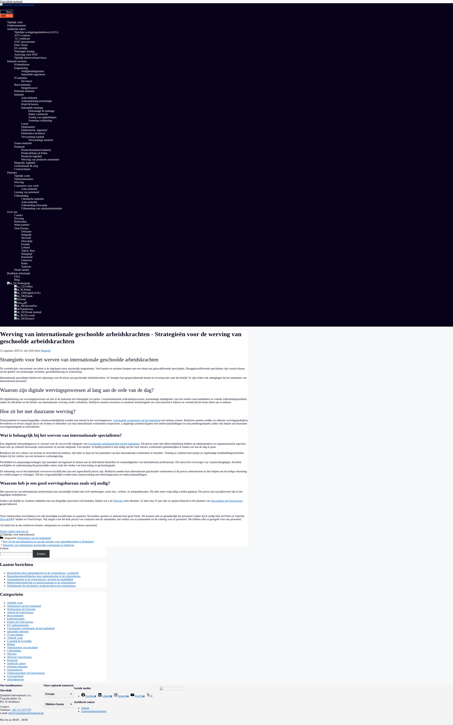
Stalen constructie (38, 114)
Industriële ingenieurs (33, 74)
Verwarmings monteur (40, 139)
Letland (25, 247)
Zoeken (4, 548)
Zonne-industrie (23, 143)
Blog (17, 279)
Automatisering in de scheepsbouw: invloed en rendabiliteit (40, 579)
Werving (19, 182)
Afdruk (85, 708)
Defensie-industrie (24, 91)
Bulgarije (26, 234)
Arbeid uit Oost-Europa (20, 612)
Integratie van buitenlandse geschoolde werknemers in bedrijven (38, 545)
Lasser (24, 123)
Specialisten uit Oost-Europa (227, 500)
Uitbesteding (21, 195)
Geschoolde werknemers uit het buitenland (137, 420)
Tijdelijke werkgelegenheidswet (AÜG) (36, 32)
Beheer (11, 644)
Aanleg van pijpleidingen (42, 117)
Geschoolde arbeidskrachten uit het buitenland (113, 443)
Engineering (21, 68)
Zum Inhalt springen (11, 1)
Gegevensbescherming (93, 711)
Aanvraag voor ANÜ (26, 54)
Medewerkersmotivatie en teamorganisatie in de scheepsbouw (41, 582)
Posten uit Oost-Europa (20, 621)
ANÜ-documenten (24, 41)
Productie (19, 146)
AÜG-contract (22, 35)
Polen (24, 263)
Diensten (12, 172)
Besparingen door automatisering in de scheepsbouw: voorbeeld (42, 572)
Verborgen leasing (24, 51)
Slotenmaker (28, 126)
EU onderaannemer (18, 625)
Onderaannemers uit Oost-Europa (26, 672)
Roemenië (27, 257)
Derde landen (21, 269)
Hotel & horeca (29, 104)
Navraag (19, 218)
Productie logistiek (31, 156)
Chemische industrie (32, 198)
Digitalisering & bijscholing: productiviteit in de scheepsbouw (41, 585)
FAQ (17, 276)
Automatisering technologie (36, 100)
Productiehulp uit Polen (34, 153)
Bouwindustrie (22, 84)
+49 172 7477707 (21, 709)
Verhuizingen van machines (22, 647)
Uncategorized (15, 676)
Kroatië (25, 244)
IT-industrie (20, 77)
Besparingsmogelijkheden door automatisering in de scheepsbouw (44, 576)
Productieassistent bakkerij (36, 149)
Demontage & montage (41, 110)
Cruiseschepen (22, 169)
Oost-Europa (21, 228)
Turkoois (26, 266)
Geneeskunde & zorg (26, 165)
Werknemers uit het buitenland (34, 538)
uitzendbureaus (15, 679)
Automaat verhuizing (40, 120)
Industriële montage (32, 107)
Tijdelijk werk (15, 22)
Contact (18, 215)
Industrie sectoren (17, 61)
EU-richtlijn (20, 48)
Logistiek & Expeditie (19, 641)
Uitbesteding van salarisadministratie (41, 208)
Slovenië (26, 237)
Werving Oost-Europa (19, 657)
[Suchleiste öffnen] (3, 8)
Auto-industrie (29, 97)
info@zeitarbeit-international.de (26, 713)
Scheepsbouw (22, 64)
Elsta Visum (21, 44)
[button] (59, 694)
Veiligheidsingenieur (32, 71)
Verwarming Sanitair (32, 136)
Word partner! (22, 224)
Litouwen (26, 260)
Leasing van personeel (26, 192)
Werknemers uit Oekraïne (21, 609)
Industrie (19, 94)
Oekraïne (26, 231)
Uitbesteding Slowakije (34, 205)
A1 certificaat (22, 38)
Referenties (20, 221)
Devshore (26, 81)
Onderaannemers (16, 25)
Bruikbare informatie (18, 273)
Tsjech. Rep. (28, 250)
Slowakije (26, 241)
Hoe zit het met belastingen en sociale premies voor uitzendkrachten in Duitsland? (48, 541)
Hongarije (26, 253)
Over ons (12, 211)
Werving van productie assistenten (40, 159)
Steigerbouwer (29, 87)
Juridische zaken (16, 28)
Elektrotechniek (16, 618)
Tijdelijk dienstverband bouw (30, 57)
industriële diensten (17, 631)
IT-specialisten (15, 634)
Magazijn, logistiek (24, 162)
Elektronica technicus (33, 133)
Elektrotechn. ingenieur (34, 130)
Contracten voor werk (26, 185)
